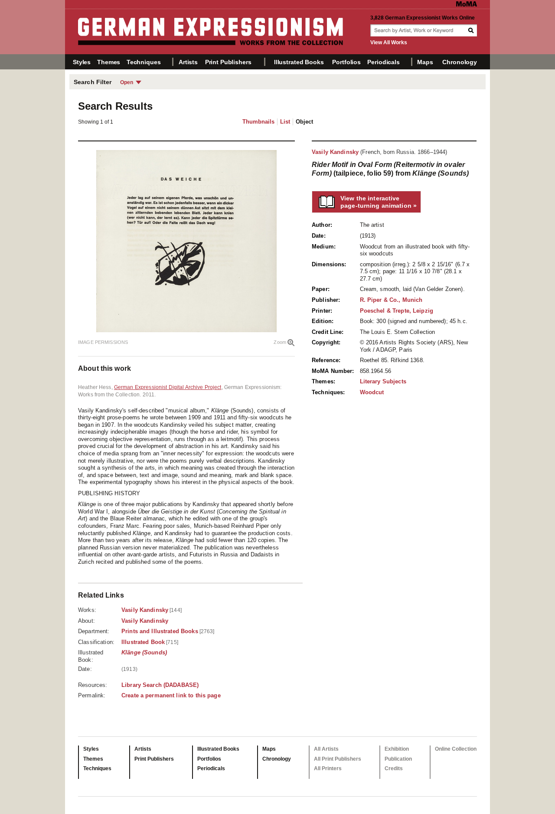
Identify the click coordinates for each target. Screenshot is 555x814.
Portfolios (346, 62)
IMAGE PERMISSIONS (103, 342)
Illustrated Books (299, 62)
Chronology (459, 62)
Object (304, 121)
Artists (188, 62)
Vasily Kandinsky (335, 152)
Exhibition (397, 749)
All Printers (328, 768)
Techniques (144, 62)
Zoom (280, 342)
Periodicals (383, 62)
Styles (82, 62)
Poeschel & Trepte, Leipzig (396, 310)
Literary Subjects (383, 381)
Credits (394, 768)
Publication (398, 759)
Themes (108, 62)
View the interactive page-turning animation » (378, 202)
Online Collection (456, 749)
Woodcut (372, 392)
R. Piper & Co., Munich (391, 300)
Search (472, 30)
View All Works (388, 42)
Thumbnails (258, 121)
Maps (425, 62)
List (285, 121)
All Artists (326, 749)
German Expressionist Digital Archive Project (168, 387)
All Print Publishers (337, 759)
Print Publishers (228, 62)
